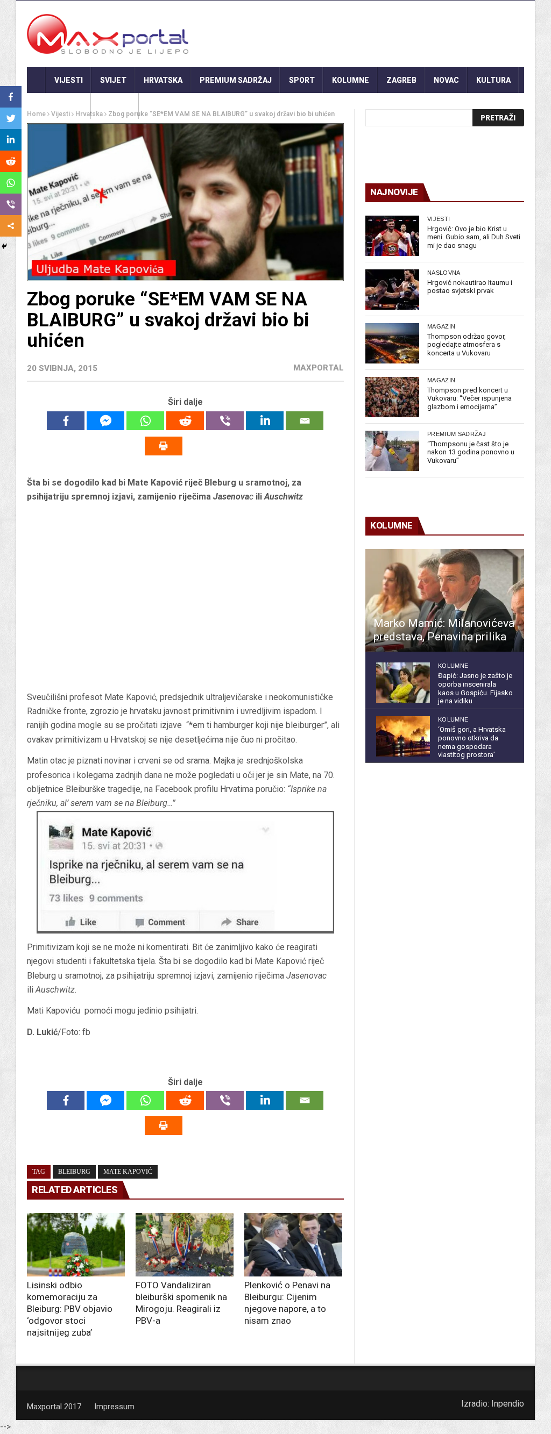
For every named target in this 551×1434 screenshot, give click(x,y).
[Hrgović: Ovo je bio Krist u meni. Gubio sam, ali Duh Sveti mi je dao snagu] (392, 236)
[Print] (163, 446)
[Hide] (4, 246)
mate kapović (127, 1171)
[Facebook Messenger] (105, 420)
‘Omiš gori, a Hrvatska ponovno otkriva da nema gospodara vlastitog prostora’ (472, 742)
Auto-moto (59, 106)
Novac (446, 80)
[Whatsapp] (145, 420)
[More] (11, 226)
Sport (302, 80)
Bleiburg (74, 1171)
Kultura (493, 80)
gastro (115, 106)
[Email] (304, 420)
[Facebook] (65, 420)
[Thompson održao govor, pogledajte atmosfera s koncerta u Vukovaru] (392, 343)
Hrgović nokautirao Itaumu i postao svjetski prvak (469, 287)
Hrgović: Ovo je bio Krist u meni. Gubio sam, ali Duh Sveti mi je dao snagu (473, 237)
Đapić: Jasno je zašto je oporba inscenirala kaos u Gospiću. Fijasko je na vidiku (475, 688)
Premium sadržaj (236, 80)
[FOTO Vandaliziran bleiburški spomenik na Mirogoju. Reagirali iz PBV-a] (185, 1244)
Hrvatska (163, 80)
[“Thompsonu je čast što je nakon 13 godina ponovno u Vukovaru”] (392, 451)
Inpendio (507, 1404)
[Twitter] (11, 118)
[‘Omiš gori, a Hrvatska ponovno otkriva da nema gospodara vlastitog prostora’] (403, 736)
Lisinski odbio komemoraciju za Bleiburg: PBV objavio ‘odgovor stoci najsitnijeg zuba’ (69, 1309)
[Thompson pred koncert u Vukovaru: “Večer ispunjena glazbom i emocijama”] (392, 397)
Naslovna (444, 272)
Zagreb (401, 80)
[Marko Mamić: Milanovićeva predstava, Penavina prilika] (444, 600)
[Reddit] (185, 420)
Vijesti (68, 80)
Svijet (113, 80)
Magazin (441, 326)
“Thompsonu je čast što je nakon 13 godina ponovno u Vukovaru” (470, 452)
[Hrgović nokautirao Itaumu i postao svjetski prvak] (392, 289)
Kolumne (350, 80)
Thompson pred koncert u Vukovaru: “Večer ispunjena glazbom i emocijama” (469, 398)
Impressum (114, 1406)
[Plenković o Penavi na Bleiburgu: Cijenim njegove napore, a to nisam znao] (293, 1244)
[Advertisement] (185, 600)
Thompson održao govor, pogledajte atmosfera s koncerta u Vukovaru (466, 344)
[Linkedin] (265, 420)
